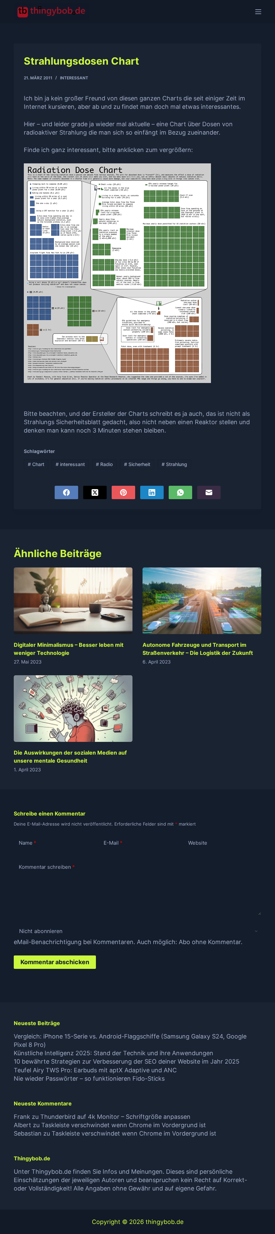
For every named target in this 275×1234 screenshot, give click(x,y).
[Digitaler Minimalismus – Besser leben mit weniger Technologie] (73, 600)
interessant (70, 464)
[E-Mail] (209, 492)
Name (27, 843)
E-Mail (113, 843)
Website (197, 843)
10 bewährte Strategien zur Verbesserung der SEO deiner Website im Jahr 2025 (126, 1061)
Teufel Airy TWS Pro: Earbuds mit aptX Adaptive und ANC (95, 1070)
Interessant (74, 77)
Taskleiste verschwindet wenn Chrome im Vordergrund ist (123, 1125)
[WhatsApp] (180, 492)
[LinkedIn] (152, 492)
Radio (104, 464)
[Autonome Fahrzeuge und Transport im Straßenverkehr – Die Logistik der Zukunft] (202, 600)
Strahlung (174, 464)
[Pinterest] (123, 492)
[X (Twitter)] (95, 492)
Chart (36, 464)
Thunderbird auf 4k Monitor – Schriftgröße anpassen (115, 1116)
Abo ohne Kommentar (210, 941)
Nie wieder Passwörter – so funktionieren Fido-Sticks (89, 1078)
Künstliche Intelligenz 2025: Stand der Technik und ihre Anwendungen (113, 1053)
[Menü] (258, 12)
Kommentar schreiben (47, 867)
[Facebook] (66, 492)
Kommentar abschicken (54, 962)
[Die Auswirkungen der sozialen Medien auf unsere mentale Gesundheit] (73, 708)
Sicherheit (137, 464)
